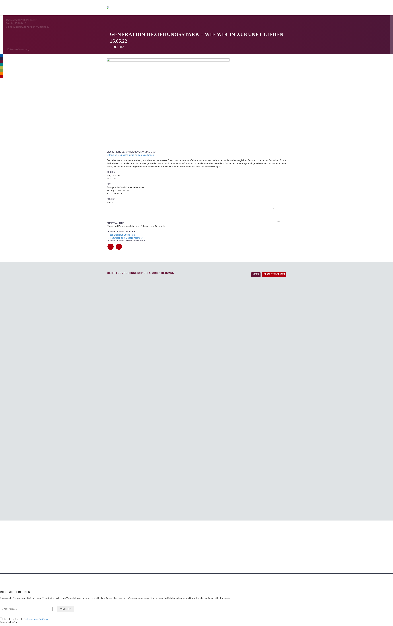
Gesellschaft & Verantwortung (190, 535)
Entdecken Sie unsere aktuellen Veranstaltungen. (130, 154)
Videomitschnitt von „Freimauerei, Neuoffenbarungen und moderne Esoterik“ (258, 555)
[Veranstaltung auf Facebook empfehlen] (110, 247)
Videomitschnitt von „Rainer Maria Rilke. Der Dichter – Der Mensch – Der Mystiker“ (259, 540)
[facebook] (260, 578)
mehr (256, 274)
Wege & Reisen (183, 556)
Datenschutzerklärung (36, 619)
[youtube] (283, 578)
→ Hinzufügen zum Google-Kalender (124, 237)
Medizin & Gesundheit (186, 548)
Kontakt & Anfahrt (115, 558)
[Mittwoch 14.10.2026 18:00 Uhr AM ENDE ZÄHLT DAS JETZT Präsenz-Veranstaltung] (196, 412)
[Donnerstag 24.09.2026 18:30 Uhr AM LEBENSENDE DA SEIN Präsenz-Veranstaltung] (196, 297)
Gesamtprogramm (274, 274)
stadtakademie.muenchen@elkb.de (124, 554)
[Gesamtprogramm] (1, 76)
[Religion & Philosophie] (1, 58)
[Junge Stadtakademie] (1, 73)
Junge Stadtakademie (186, 560)
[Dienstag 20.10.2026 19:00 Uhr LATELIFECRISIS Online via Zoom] (196, 450)
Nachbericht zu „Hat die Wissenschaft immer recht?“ (259, 562)
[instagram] (268, 578)
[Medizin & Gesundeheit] (1, 64)
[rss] (276, 578)
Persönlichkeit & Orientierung (189, 544)
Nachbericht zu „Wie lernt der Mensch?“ (257, 535)
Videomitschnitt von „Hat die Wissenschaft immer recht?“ (258, 547)
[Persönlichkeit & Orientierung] (1, 61)
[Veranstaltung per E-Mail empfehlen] (119, 247)
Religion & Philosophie (186, 539)
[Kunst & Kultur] (1, 67)
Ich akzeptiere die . (26, 619)
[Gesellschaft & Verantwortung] (1, 55)
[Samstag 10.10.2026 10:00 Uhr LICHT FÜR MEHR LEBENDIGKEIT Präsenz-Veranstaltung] (196, 373)
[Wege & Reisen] (1, 70)
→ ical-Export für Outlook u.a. (121, 234)
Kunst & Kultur (182, 552)
